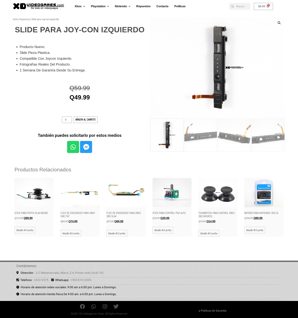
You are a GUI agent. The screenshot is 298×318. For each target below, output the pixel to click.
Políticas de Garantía (213, 310)
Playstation (98, 6)
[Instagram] (104, 306)
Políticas (180, 6)
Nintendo (121, 6)
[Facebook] (82, 306)
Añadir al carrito (85, 119)
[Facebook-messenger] (86, 147)
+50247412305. (81, 280)
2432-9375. (41, 280)
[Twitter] (116, 306)
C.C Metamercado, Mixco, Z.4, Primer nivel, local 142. (70, 272)
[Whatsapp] (73, 147)
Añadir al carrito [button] (24, 230)
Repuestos (143, 6)
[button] (279, 23)
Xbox (78, 6)
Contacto (162, 6)
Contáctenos (26, 266)
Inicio (15, 19)
